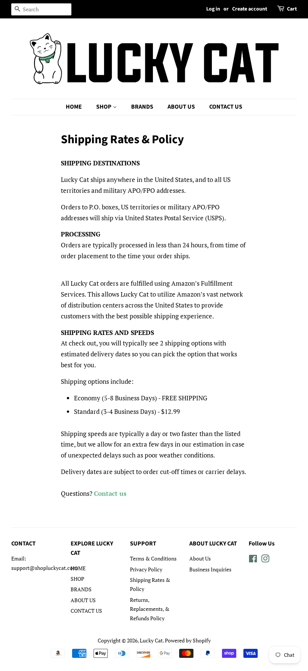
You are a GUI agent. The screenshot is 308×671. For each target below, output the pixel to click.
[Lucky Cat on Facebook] (253, 559)
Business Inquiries (210, 569)
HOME (74, 107)
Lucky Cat (151, 640)
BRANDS (142, 107)
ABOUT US (181, 107)
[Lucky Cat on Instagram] (265, 559)
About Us (200, 558)
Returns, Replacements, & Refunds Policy (149, 609)
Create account (249, 9)
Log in (213, 9)
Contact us (110, 493)
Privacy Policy (146, 569)
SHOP (104, 107)
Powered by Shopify (188, 640)
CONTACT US (225, 107)
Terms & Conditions (153, 558)
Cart (292, 9)
